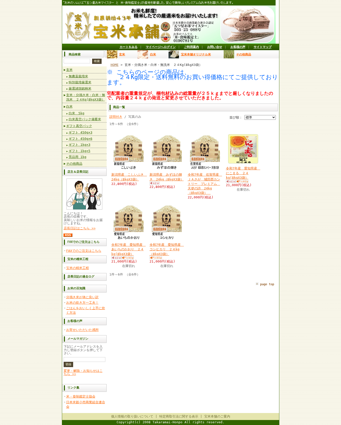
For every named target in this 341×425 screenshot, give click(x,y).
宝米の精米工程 (77, 259)
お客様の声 (237, 47)
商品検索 (75, 54)
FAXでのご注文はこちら (83, 242)
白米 (69, 106)
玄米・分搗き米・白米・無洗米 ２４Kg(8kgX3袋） (85, 97)
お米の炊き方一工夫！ (82, 302)
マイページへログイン (161, 47)
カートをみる (129, 47)
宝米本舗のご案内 (217, 416)
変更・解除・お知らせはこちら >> (83, 372)
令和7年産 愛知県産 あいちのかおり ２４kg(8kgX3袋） (128, 249)
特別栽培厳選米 (80, 82)
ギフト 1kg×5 (79, 151)
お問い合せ (214, 47)
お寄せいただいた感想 (82, 330)
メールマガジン (77, 338)
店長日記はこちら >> (80, 228)
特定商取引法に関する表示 (178, 416)
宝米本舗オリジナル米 (196, 54)
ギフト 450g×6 (80, 139)
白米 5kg (76, 113)
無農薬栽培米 (78, 76)
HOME (115, 65)
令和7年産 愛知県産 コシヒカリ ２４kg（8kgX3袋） (167, 249)
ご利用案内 (191, 47)
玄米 (69, 70)
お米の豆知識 (76, 288)
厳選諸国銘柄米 (80, 88)
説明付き (115, 117)
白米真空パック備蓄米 (85, 119)
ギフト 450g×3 (80, 132)
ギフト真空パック (79, 126)
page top (267, 284)
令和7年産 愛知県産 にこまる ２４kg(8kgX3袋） (243, 172)
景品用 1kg (77, 157)
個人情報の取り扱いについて (132, 416)
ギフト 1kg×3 (79, 144)
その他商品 (74, 163)
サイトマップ (263, 47)
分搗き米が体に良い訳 (82, 297)
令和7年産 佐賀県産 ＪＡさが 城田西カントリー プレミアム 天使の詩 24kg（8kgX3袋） (205, 184)
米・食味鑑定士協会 (80, 396)
